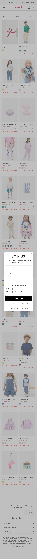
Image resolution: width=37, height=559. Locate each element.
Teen (8, 292)
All (8, 289)
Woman (17, 289)
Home (30, 292)
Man (29, 289)
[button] (31, 253)
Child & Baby (19, 292)
